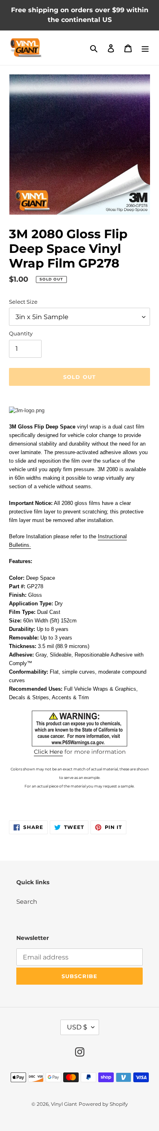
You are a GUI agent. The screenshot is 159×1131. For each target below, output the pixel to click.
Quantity (21, 333)
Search (26, 901)
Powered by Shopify (103, 1104)
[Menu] (145, 48)
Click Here (48, 751)
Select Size (23, 301)
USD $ (77, 1027)
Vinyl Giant (64, 1104)
